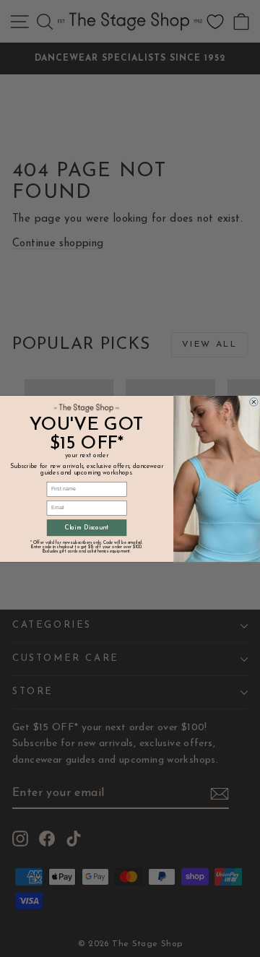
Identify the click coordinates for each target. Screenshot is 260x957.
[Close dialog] (254, 401)
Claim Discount (86, 527)
